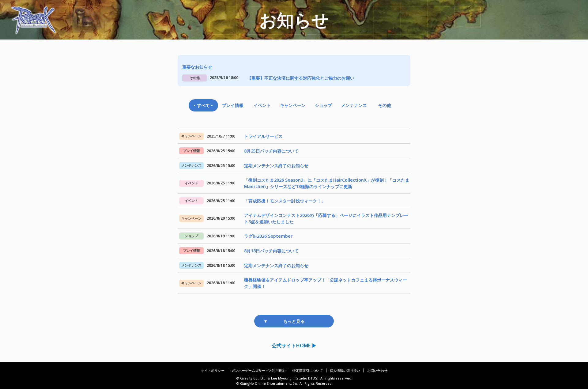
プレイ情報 (232, 105)
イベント (262, 105)
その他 (384, 105)
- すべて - (203, 105)
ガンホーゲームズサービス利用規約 (258, 370)
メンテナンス (354, 105)
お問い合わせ (377, 370)
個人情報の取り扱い (345, 370)
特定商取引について (307, 370)
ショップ (323, 105)
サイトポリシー (212, 370)
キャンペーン (293, 105)
